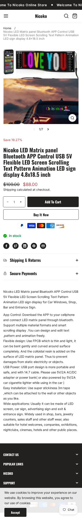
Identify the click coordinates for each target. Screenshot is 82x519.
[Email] (43, 246)
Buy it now (41, 214)
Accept (15, 512)
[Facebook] (6, 246)
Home (7, 28)
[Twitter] (15, 246)
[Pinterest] (34, 246)
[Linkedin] (25, 246)
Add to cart (53, 201)
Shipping (9, 189)
